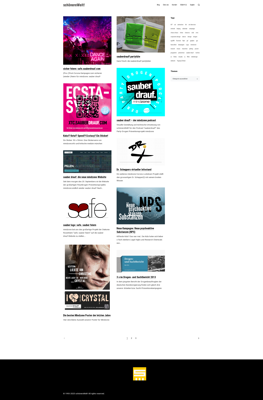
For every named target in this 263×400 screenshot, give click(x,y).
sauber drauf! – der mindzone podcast (136, 120)
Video (175, 57)
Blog (158, 5)
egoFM (172, 41)
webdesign (194, 57)
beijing (179, 28)
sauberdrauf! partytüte (128, 56)
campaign (192, 28)
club (192, 32)
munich (173, 49)
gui (197, 41)
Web (188, 57)
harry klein (173, 45)
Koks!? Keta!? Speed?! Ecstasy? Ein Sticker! (85, 135)
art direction (192, 24)
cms (197, 32)
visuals (180, 57)
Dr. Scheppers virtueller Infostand (134, 169)
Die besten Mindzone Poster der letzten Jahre (87, 315)
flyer (183, 41)
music (178, 49)
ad (175, 24)
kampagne (181, 45)
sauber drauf (190, 53)
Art (186, 24)
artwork (173, 28)
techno (198, 53)
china (181, 32)
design (189, 36)
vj (184, 57)
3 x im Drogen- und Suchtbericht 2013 (136, 277)
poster (197, 49)
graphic (192, 41)
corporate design (176, 36)
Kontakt (174, 5)
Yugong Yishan (181, 61)
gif (187, 41)
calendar (184, 28)
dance (184, 36)
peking (191, 49)
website (173, 61)
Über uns (166, 5)
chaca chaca (174, 32)
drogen (195, 36)
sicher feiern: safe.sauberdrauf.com (81, 68)
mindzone (193, 45)
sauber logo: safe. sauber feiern (79, 225)
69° (172, 24)
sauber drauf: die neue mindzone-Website (84, 177)
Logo (187, 45)
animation (180, 24)
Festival (178, 41)
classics (187, 32)
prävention (181, 53)
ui (171, 57)
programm (174, 53)
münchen (184, 49)
